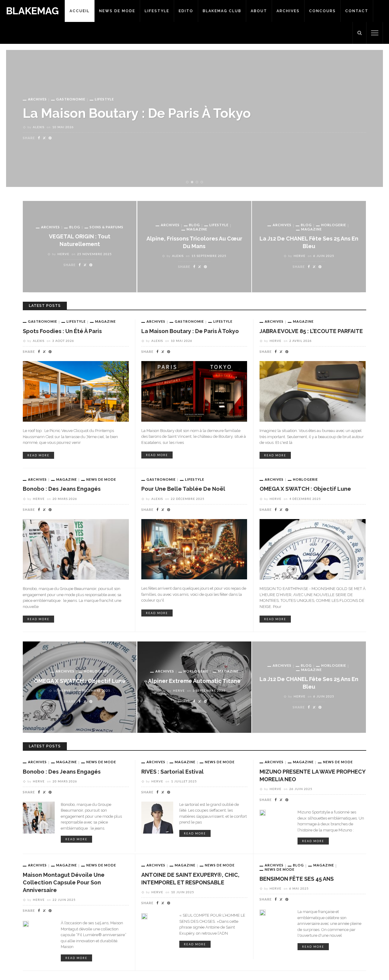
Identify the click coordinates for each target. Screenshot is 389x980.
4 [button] (203, 182)
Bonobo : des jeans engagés (62, 489)
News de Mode (117, 11)
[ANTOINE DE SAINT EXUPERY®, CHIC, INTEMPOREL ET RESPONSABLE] (144, 915)
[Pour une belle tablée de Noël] (194, 548)
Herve (39, 127)
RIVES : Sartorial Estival (172, 771)
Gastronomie (42, 321)
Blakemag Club (222, 11)
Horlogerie (333, 225)
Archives (288, 11)
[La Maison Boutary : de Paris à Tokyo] (194, 390)
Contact (356, 11)
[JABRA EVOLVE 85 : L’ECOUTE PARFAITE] (313, 390)
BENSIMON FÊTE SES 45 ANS (297, 879)
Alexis (178, 256)
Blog (74, 227)
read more (38, 455)
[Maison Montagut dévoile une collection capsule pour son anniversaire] (26, 923)
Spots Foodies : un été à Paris (62, 331)
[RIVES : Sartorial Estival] (157, 817)
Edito (186, 11)
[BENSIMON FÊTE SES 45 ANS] (263, 912)
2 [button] (193, 182)
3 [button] (198, 182)
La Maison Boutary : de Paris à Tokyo (190, 331)
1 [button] (188, 182)
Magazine (66, 99)
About (259, 11)
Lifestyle (157, 11)
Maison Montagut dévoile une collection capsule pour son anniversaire (64, 882)
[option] (194, 118)
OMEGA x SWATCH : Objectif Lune (305, 489)
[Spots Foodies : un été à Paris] (76, 390)
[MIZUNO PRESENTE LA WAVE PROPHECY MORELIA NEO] (263, 812)
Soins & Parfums (106, 227)
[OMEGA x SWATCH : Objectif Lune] (313, 548)
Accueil (80, 11)
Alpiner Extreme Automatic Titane (194, 681)
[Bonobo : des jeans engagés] (76, 548)
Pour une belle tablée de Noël (183, 489)
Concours (322, 11)
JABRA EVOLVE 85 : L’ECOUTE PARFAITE (145, 113)
